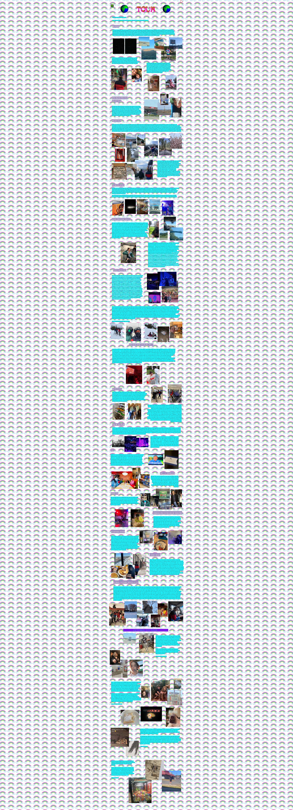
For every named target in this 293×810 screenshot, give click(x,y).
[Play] (181, 1)
